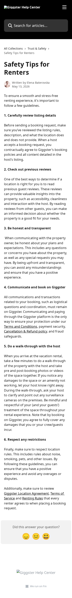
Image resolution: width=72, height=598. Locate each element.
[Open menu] (64, 7)
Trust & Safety (37, 48)
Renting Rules (32, 498)
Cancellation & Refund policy (25, 331)
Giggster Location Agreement (26, 493)
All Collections (13, 48)
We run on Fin (38, 586)
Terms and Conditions (20, 326)
